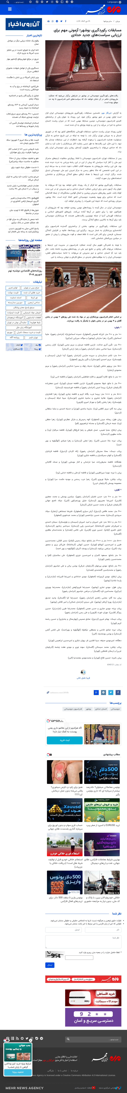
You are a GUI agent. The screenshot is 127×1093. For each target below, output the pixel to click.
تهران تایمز (33, 337)
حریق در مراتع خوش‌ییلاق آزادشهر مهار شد (23, 61)
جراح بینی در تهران (31, 287)
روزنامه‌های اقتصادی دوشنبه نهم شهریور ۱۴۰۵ (25, 273)
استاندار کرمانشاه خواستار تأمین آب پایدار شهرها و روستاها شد (24, 124)
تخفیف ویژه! (18, 1072)
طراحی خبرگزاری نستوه (107, 1088)
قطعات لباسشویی (33, 317)
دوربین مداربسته (15, 302)
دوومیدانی (115, 709)
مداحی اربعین (34, 302)
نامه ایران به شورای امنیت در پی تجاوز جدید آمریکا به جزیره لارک (23, 51)
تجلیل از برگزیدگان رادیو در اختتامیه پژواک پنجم (24, 97)
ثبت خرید (65, 740)
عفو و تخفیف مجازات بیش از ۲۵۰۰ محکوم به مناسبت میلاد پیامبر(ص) (24, 160)
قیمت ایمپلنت (13, 312)
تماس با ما (62, 1070)
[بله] (37, 1038)
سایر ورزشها (108, 21)
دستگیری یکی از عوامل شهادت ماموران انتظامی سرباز (22, 70)
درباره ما (74, 1070)
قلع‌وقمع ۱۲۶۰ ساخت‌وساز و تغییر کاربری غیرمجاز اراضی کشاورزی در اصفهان (25, 201)
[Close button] (30, 1040)
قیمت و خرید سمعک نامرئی (28, 332)
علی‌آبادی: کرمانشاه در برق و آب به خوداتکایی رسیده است (24, 88)
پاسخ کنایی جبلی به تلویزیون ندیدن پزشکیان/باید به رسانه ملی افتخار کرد (23, 230)
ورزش (118, 21)
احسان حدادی (101, 709)
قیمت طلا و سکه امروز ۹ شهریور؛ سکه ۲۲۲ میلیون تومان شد (22, 141)
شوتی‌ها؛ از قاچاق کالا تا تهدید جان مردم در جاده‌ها (24, 212)
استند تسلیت (15, 297)
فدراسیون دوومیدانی (73, 709)
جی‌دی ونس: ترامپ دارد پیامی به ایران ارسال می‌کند (22, 178)
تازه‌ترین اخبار (34, 35)
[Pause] (87, 742)
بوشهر (88, 709)
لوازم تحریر (12, 287)
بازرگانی (50, 1070)
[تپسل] (48, 721)
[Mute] (92, 742)
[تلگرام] (41, 1038)
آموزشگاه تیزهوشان (15, 317)
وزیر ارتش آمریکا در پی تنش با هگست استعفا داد (23, 79)
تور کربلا (34, 297)
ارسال (49, 965)
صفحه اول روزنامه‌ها (30, 240)
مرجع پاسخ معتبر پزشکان (23, 307)
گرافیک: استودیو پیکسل (83, 1088)
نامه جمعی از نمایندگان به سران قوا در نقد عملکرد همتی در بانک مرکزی (23, 221)
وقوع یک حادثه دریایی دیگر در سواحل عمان (23, 42)
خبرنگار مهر (107, 113)
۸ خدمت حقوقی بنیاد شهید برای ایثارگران (25, 169)
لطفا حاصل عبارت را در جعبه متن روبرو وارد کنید (100, 952)
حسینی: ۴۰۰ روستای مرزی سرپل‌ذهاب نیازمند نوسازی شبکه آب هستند (22, 115)
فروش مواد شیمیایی (32, 312)
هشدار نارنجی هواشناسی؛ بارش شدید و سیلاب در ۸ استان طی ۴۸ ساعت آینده (23, 189)
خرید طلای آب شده (32, 292)
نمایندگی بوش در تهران (16, 322)
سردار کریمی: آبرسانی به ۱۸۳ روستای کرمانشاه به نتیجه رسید (23, 106)
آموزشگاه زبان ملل (24, 327)
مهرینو (9, 332)
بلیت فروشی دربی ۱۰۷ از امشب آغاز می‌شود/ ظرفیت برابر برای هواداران (23, 151)
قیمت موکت (13, 292)
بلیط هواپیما (35, 322)
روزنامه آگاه (15, 337)
